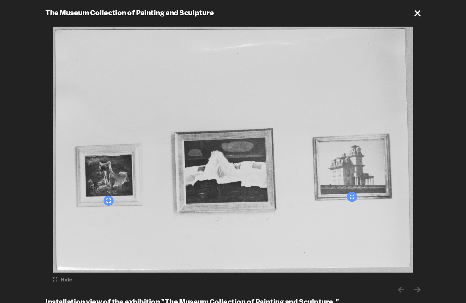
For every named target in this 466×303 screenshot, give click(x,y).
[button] (417, 13)
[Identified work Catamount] (108, 200)
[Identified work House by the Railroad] (352, 196)
